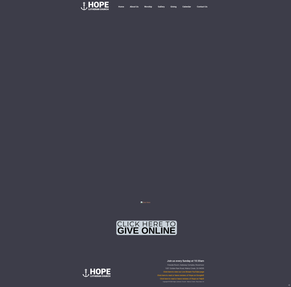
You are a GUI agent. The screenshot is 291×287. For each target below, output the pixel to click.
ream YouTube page (183, 272)
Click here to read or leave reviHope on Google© (180, 275)
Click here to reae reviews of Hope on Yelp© (182, 279)
